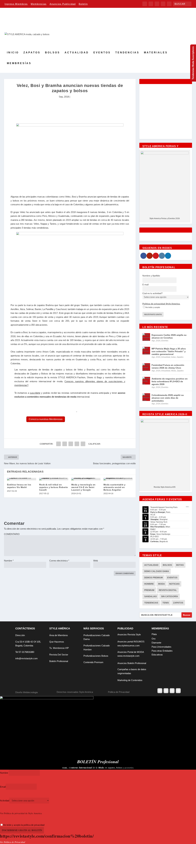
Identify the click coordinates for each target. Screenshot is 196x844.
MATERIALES (156, 52)
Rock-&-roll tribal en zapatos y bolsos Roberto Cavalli (53, 487)
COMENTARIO (12, 534)
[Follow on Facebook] (159, 690)
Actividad (4, 800)
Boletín (83, 4)
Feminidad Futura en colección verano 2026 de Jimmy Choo (168, 366)
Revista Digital (168, 590)
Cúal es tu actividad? (152, 293)
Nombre (9, 560)
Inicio (13, 52)
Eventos (102, 52)
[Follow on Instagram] (172, 690)
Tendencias (127, 52)
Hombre (149, 584)
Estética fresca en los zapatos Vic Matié (19, 485)
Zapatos (31, 52)
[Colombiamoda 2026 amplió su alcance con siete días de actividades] (146, 397)
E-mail (145, 284)
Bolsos (52, 52)
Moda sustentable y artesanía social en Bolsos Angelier (115, 487)
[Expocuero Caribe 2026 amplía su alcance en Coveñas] (146, 337)
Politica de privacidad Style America (161, 303)
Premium (149, 590)
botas (173, 357)
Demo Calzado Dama (156, 571)
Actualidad (77, 52)
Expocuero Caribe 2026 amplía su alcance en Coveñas (169, 336)
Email (3, 786)
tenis (165, 602)
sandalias (150, 596)
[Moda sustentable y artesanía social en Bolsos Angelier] (118, 479)
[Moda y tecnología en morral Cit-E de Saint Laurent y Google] (85, 479)
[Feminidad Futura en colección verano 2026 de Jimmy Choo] (146, 367)
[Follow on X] (166, 690)
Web (95, 560)
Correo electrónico (59, 560)
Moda (173, 371)
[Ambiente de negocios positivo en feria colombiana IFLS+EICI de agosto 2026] (146, 381)
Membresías (39, 4)
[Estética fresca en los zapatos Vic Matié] (21, 479)
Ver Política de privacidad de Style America (21, 813)
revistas (65, 393)
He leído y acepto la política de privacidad (23, 825)
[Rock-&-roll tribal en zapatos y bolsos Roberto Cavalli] (53, 479)
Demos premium (153, 577)
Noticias (174, 584)
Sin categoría (169, 596)
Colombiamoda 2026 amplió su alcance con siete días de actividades (168, 398)
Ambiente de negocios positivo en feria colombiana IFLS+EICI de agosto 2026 (170, 381)
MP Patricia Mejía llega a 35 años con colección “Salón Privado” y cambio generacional (169, 351)
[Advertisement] (70, 109)
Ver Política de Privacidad (12, 842)
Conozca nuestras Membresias (45, 419)
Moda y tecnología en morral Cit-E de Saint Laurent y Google (83, 487)
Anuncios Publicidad (63, 4)
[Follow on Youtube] (178, 690)
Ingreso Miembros (16, 4)
